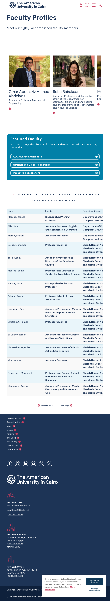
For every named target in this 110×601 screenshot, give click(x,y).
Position (49, 211)
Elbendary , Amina (18, 386)
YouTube (33, 463)
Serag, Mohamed (17, 245)
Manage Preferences (94, 590)
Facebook (9, 463)
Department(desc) (92, 211)
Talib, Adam (14, 257)
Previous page (47, 405)
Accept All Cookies (94, 581)
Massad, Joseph (16, 217)
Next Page (65, 405)
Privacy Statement (38, 589)
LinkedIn (25, 463)
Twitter (41, 463)
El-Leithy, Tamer (17, 334)
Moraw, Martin (16, 235)
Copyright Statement (17, 589)
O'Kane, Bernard (16, 296)
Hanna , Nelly (15, 283)
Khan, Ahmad (15, 360)
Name (10, 211)
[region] (74, 586)
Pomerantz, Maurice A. (20, 373)
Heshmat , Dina (16, 309)
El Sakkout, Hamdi (18, 321)
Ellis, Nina (13, 226)
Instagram (17, 463)
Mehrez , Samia (16, 270)
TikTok (49, 463)
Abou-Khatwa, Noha (19, 347)
